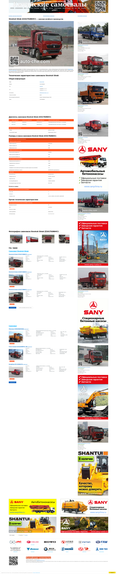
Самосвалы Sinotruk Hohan (81, 214)
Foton (31, 8)
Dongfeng (42, 8)
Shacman (12, 8)
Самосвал (41, 86)
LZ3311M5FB (83, 73)
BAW (76, 8)
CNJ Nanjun (83, 8)
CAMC (25, 8)
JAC (28, 8)
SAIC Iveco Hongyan (67, 8)
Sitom (88, 8)
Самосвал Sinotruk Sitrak (19, 251)
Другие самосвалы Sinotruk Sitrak (25, 307)
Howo (47, 8)
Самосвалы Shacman (80, 106)
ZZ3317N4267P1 (84, 367)
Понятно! (112, 572)
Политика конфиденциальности (41, 560)
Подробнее (12, 286)
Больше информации (36, 572)
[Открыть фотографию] (41, 43)
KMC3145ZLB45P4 (83, 45)
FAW (73, 8)
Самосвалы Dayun (80, 138)
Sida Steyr (51, 8)
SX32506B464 (83, 105)
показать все (12, 307)
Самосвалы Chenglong (81, 74)
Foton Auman (36, 8)
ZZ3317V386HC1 (84, 443)
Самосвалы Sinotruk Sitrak (81, 444)
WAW (79, 8)
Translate (26, 535)
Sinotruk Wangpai (57, 8)
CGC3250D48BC (83, 137)
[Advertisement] (19, 108)
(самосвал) (20, 254)
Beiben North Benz (19, 8)
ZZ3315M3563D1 (84, 213)
